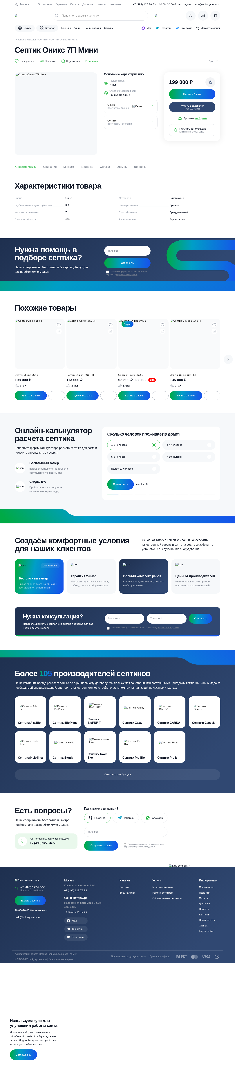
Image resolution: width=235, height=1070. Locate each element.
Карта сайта (206, 931)
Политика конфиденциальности (128, 957)
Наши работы (92, 28)
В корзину (56, 395)
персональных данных (126, 274)
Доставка (87, 4)
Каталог (31, 39)
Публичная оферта (159, 957)
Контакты (115, 4)
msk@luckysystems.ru (207, 4)
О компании (45, 4)
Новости (101, 4)
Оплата (74, 4)
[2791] (210, 82)
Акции (77, 28)
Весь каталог (127, 892)
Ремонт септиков (162, 892)
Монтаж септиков (162, 887)
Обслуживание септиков (167, 898)
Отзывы (108, 28)
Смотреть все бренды (117, 774)
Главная (20, 39)
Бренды (66, 28)
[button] (228, 359)
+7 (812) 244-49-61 (75, 911)
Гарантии (61, 4)
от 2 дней (201, 118)
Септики (43, 39)
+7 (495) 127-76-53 (144, 4)
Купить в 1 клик (31, 395)
